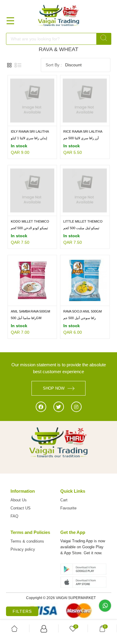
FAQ (14, 516)
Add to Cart (20, 121)
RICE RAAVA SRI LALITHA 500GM (82, 132)
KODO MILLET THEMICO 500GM (30, 222)
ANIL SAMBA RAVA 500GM (30, 311)
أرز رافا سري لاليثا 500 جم (81, 138)
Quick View (44, 121)
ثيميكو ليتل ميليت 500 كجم (81, 228)
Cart (64, 500)
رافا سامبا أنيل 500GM (26, 318)
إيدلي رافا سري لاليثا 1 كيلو (29, 138)
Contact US (20, 508)
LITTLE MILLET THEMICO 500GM (83, 222)
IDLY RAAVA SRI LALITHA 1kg (30, 132)
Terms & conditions (27, 541)
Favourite (68, 508)
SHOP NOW (53, 388)
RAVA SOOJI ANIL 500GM (82, 311)
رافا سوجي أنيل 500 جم (79, 318)
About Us (18, 500)
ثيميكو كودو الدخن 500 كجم (29, 228)
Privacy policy (22, 549)
